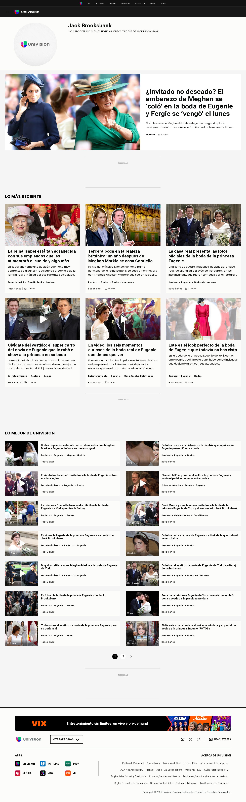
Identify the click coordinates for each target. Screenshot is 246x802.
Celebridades (182, 515)
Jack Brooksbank (90, 25)
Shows (113, 3)
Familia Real (35, 282)
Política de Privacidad (133, 763)
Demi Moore (201, 515)
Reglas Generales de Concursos (130, 783)
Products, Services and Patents (164, 776)
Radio (152, 3)
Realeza (50, 282)
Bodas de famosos (123, 282)
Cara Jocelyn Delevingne (138, 376)
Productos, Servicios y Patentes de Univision (205, 776)
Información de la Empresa (214, 763)
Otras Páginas (63, 739)
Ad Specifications (173, 769)
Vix (89, 3)
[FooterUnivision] (28, 739)
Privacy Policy (153, 763)
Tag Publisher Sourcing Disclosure (128, 776)
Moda (70, 635)
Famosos (125, 3)
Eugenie (185, 282)
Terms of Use (190, 763)
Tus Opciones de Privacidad (214, 783)
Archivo (150, 769)
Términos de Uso (172, 763)
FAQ (199, 769)
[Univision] (27, 12)
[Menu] (7, 12)
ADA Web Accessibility (131, 769)
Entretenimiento (17, 376)
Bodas (104, 282)
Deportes (140, 3)
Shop (163, 3)
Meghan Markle (76, 455)
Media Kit (190, 769)
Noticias (100, 3)
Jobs (159, 769)
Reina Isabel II (16, 282)
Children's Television (186, 783)
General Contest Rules (161, 783)
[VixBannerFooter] (123, 723)
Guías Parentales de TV (216, 769)
